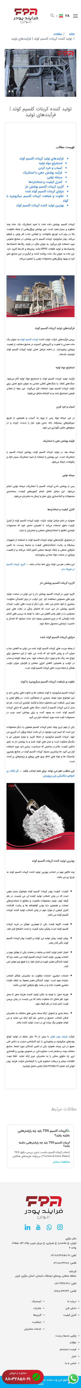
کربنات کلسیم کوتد (29, 339)
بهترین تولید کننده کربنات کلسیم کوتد (40, 205)
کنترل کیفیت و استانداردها (45, 182)
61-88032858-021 (60, 1255)
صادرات (37, 1308)
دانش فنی (70, 1308)
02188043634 (61, 1291)
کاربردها (37, 1315)
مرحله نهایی (54, 177)
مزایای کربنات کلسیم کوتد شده (44, 191)
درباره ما (71, 1301)
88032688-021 (61, 1263)
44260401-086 (62, 1283)
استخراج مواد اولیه (50, 163)
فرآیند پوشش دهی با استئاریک (42, 172)
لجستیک (36, 1301)
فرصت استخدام (68, 1349)
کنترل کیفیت (69, 1315)
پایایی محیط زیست (65, 1336)
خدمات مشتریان (32, 1329)
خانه (72, 34)
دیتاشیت (36, 1322)
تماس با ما (70, 1363)
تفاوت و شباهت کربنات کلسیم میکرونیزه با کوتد (37, 198)
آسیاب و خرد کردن (50, 168)
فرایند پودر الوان (58, 1036)
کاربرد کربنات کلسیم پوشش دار (44, 186)
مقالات (57, 34)
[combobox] (63, 16)
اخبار (74, 1356)
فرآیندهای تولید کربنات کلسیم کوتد (41, 158)
